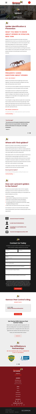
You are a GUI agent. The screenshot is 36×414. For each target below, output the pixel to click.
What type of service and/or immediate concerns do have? (16, 275)
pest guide (17, 49)
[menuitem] (6, 412)
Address (7, 256)
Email (7, 253)
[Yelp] (20, 401)
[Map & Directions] (18, 383)
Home (18, 388)
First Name (7, 250)
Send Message (18, 288)
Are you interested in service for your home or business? (15, 266)
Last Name (20, 250)
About (18, 390)
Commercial (18, 394)
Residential (18, 392)
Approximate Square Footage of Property (12, 269)
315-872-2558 (18, 375)
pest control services (22, 51)
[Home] (17, 2)
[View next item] (30, 133)
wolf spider (9, 100)
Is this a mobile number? (10, 263)
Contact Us (18, 335)
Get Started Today (18, 17)
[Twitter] (18, 401)
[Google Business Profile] (15, 401)
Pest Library (18, 396)
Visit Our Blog (18, 314)
